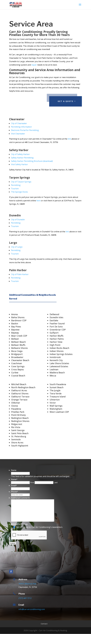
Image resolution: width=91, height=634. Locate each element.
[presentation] (29, 535)
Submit (12, 543)
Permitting (15, 277)
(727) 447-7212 (25, 598)
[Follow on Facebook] (11, 571)
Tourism (15, 281)
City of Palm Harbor (20, 274)
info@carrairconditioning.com (31, 609)
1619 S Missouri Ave (27, 583)
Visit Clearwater (18, 133)
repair (34, 65)
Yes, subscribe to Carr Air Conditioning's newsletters (39, 527)
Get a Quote (65, 101)
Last (56, 482)
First (32, 482)
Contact (44, 624)
